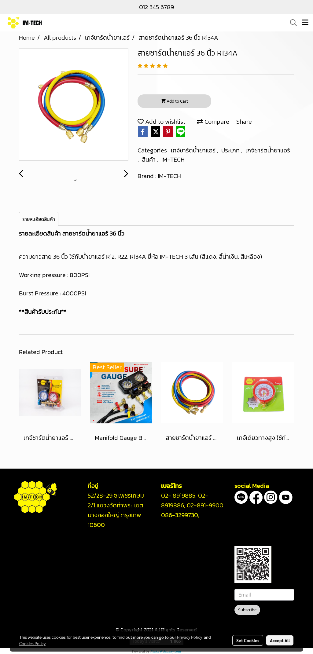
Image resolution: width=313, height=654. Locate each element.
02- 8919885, (179, 495)
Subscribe (247, 610)
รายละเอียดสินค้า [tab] (38, 219)
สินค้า (149, 159)
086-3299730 (179, 515)
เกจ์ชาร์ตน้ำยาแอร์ (194, 150)
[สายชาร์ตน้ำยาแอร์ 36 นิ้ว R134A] (73, 105)
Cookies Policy (32, 643)
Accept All (280, 640)
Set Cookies (247, 640)
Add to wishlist (164, 121)
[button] (291, 22)
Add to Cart (177, 101)
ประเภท (231, 150)
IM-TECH (173, 159)
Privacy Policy (189, 637)
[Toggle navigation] (305, 22)
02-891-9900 (205, 505)
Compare (216, 121)
